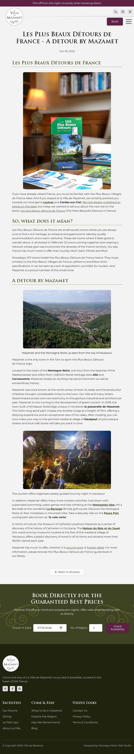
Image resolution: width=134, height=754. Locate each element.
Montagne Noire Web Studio (115, 745)
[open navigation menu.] (128, 21)
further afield (95, 547)
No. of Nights (78, 627)
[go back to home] (11, 663)
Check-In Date (21, 627)
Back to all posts (69, 572)
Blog (34, 728)
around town (74, 547)
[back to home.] (14, 17)
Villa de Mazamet (33, 745)
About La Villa (11, 728)
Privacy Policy (81, 716)
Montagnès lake (104, 504)
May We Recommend (45, 722)
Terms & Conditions (85, 722)
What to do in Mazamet (46, 710)
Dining (7, 716)
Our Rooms (10, 710)
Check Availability (118, 628)
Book (114, 21)
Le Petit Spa (10, 722)
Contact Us (80, 710)
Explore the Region (44, 716)
